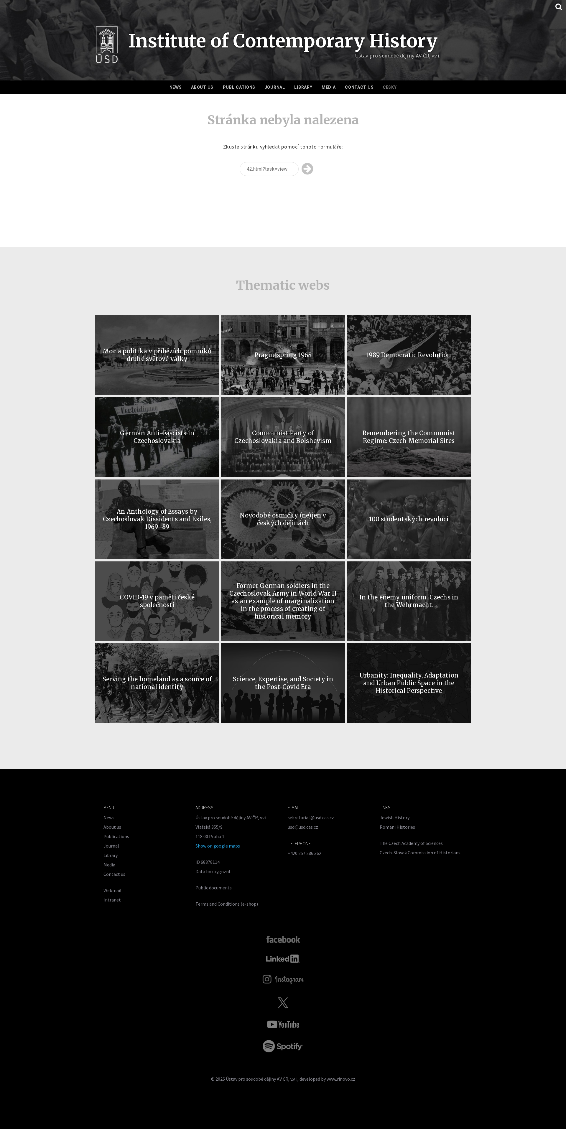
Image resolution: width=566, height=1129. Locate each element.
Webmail (112, 890)
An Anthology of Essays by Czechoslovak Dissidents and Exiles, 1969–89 (157, 519)
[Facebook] (283, 939)
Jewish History (394, 817)
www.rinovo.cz (341, 1079)
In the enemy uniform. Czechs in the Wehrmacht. (408, 601)
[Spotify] (283, 1046)
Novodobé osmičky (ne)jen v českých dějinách (283, 519)
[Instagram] (283, 980)
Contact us (359, 87)
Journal (275, 87)
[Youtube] (283, 1024)
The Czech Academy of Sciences (411, 843)
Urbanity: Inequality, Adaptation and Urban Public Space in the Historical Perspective (408, 683)
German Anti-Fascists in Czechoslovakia (157, 436)
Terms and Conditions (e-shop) (226, 904)
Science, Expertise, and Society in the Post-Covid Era (283, 682)
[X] (283, 1002)
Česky (390, 87)
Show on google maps (217, 846)
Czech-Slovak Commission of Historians (420, 853)
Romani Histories (397, 827)
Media (329, 87)
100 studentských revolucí (408, 519)
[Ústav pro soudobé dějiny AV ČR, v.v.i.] (107, 46)
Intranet (112, 900)
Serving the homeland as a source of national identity (157, 682)
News (176, 87)
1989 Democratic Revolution (408, 355)
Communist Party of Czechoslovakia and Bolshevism (283, 436)
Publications (239, 87)
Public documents (213, 888)
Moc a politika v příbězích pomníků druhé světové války (157, 354)
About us (202, 87)
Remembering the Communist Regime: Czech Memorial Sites (408, 436)
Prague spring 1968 (283, 355)
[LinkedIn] (283, 959)
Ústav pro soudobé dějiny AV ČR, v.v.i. (261, 1079)
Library (303, 87)
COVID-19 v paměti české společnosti (157, 601)
